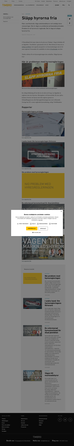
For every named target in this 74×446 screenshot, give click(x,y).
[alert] (37, 223)
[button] (37, 232)
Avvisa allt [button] (43, 228)
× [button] (61, 211)
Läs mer (40, 220)
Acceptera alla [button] (32, 228)
